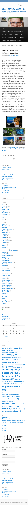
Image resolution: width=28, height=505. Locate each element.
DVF (3, 222)
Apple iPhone (5, 209)
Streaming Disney (6, 285)
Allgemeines (5, 206)
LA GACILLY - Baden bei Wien (9, 383)
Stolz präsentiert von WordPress (19, 502)
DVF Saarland (5, 190)
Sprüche (4, 277)
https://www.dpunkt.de (7, 178)
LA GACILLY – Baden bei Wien (9, 250)
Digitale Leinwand (6, 167)
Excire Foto (5, 226)
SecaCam (4, 265)
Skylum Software (6, 270)
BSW (3, 219)
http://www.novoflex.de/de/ (8, 175)
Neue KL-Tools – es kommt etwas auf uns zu (11, 40)
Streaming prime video (7, 288)
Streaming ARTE (6, 283)
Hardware (4, 242)
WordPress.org (5, 319)
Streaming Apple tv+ (7, 280)
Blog (3, 217)
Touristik (4, 295)
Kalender (4, 245)
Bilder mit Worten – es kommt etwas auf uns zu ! (12, 31)
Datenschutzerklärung (12, 37)
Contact (22, 34)
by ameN (4, 34)
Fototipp (4, 239)
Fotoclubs (4, 234)
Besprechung (5, 214)
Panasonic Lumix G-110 (8, 262)
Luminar (4, 252)
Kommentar (5, 249)
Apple (3, 207)
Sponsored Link (6, 275)
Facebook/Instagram (7, 229)
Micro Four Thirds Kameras (8, 259)
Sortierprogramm (6, 273)
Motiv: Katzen (5, 260)
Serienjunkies (5, 169)
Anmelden (4, 314)
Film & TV (4, 231)
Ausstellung (5, 212)
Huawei (4, 244)
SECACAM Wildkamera (7, 267)
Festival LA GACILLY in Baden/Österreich (10, 51)
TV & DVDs (4, 296)
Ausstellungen (7, 148)
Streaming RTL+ (6, 290)
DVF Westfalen (5, 192)
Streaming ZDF (5, 291)
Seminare (4, 268)
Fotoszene (4, 237)
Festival (19, 148)
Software (4, 272)
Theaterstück (5, 293)
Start (3, 28)
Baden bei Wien (13, 148)
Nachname (4, 454)
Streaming (4, 278)
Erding (3, 224)
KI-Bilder (4, 247)
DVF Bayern (5, 185)
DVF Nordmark (5, 188)
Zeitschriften (5, 301)
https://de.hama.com (7, 176)
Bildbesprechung (6, 216)
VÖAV (3, 298)
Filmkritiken (5, 232)
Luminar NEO (5, 254)
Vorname (4, 449)
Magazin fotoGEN (14, 147)
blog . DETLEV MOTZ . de (13, 9)
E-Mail (3, 460)
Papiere (4, 263)
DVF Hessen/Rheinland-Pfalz (9, 187)
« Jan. (6, 336)
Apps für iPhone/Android (8, 211)
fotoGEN (4, 235)
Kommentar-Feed (6, 318)
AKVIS (3, 204)
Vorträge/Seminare (6, 300)
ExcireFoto (4, 227)
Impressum (22, 37)
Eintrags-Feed (5, 316)
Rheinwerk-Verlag (6, 180)
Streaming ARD (5, 282)
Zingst (3, 303)
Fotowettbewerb (6, 240)
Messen (4, 257)
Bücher (4, 221)
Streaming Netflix (6, 287)
